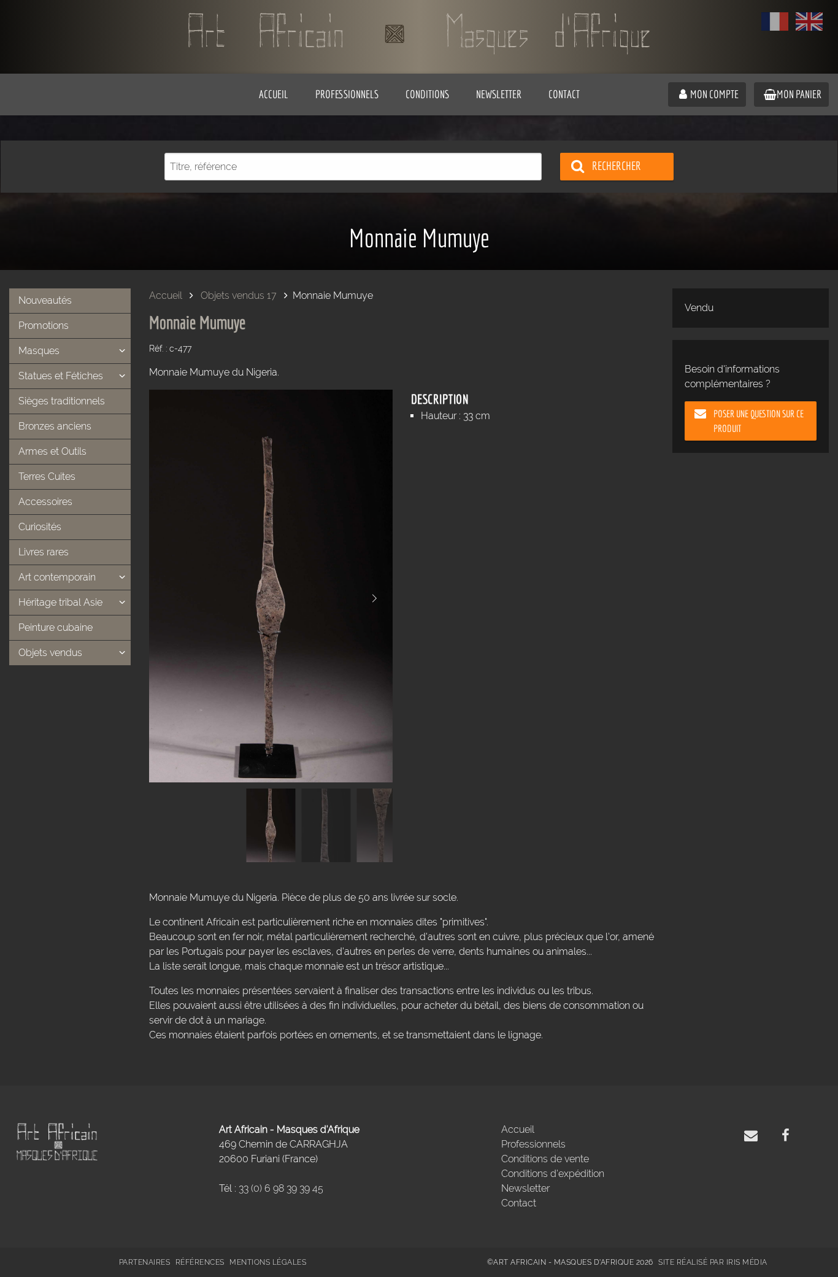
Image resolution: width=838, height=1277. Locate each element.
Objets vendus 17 (239, 295)
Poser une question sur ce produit (758, 421)
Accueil (165, 295)
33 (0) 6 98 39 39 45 (281, 1188)
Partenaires (145, 1262)
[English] (809, 21)
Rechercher (616, 165)
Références (200, 1262)
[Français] (774, 21)
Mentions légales (267, 1262)
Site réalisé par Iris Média (712, 1262)
